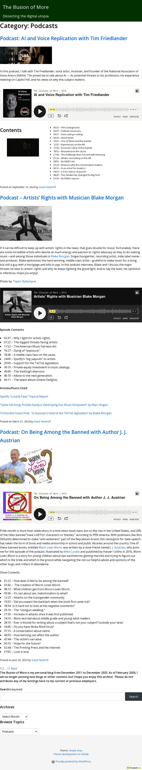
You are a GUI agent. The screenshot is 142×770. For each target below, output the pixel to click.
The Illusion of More (26, 7)
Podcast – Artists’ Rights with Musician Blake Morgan (62, 197)
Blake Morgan (60, 256)
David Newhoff (47, 187)
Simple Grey (75, 750)
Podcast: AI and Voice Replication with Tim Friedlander (63, 38)
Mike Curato (72, 552)
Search (11, 689)
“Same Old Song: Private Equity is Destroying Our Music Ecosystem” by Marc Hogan (54, 405)
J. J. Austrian (117, 547)
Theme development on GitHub (71, 754)
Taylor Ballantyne (24, 281)
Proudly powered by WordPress (73, 761)
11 (8, 668)
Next (14, 668)
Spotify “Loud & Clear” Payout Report (24, 396)
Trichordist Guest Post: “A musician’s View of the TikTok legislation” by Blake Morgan (56, 413)
